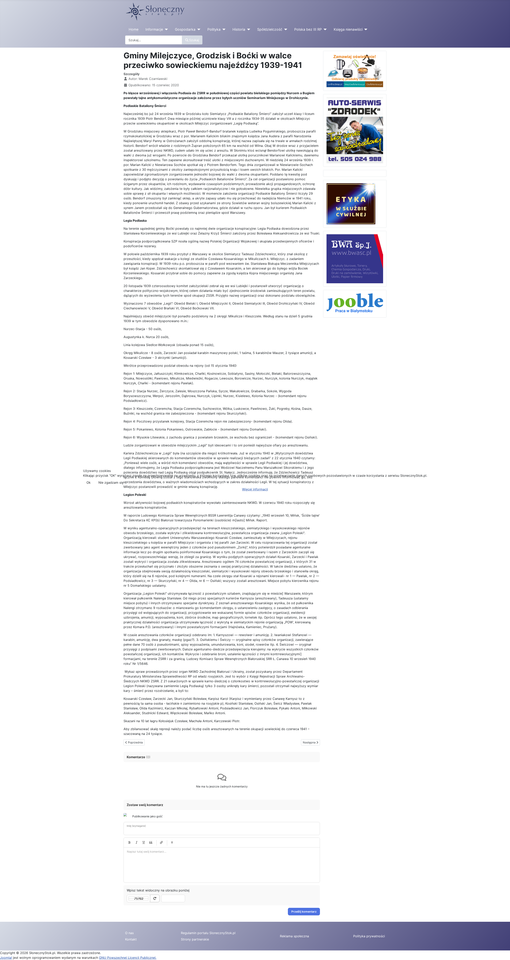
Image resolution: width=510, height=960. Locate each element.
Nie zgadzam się (111, 482)
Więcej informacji (255, 489)
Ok (88, 482)
